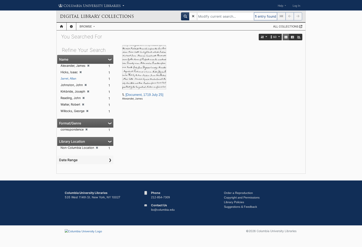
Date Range (68, 160)
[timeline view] (299, 37)
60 (274, 37)
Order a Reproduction (238, 193)
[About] (71, 26)
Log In (296, 5)
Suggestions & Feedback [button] (240, 206)
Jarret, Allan (68, 78)
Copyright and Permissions (242, 197)
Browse (86, 26)
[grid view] (286, 37)
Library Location (72, 141)
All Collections (286, 26)
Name (63, 59)
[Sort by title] (264, 37)
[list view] (292, 37)
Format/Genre (70, 123)
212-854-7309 (160, 197)
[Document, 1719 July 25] (144, 95)
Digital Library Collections (97, 16)
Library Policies (234, 202)
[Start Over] (193, 16)
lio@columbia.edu (163, 209)
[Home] (61, 26)
